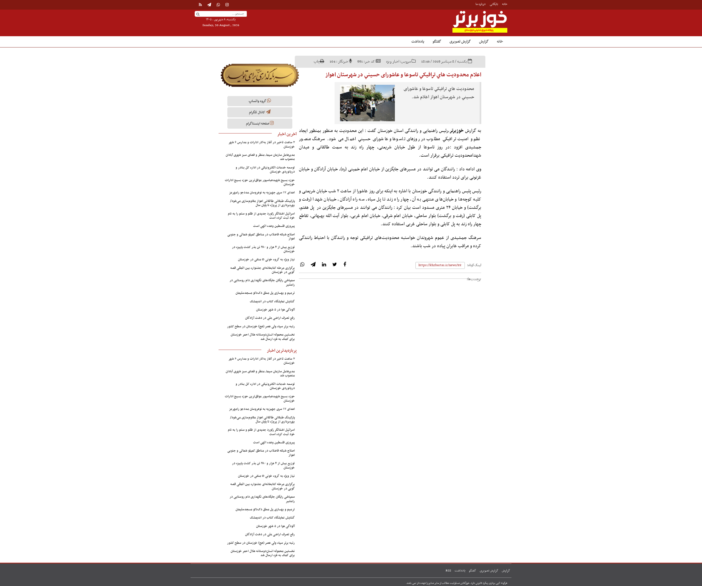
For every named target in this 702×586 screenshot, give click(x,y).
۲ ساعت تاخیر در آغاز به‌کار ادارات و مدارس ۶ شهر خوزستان (262, 144)
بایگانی (494, 4)
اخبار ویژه (392, 61)
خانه (504, 4)
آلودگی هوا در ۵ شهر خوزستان (275, 309)
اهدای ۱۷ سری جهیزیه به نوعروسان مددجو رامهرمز (262, 192)
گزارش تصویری (460, 41)
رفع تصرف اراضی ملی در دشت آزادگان (270, 318)
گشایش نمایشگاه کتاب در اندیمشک (272, 301)
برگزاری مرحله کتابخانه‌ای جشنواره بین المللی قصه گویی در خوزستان (262, 270)
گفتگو (436, 41)
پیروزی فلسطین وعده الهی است (274, 226)
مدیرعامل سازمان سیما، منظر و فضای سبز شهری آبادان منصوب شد (260, 157)
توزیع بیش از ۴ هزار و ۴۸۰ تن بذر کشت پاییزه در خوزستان (263, 249)
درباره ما (480, 4)
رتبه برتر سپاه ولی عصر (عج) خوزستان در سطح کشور (261, 326)
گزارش (484, 41)
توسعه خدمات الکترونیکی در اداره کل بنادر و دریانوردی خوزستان (265, 169)
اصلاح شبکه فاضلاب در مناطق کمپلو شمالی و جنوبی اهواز (261, 236)
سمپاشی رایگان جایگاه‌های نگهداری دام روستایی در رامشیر (262, 282)
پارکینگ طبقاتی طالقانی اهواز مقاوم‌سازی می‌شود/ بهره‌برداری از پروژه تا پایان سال (262, 203)
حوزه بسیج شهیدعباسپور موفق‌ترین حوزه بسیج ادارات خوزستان (260, 182)
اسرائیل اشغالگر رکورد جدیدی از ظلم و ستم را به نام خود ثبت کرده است (261, 216)
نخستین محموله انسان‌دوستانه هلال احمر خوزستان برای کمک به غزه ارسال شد (263, 337)
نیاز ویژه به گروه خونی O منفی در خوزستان (266, 259)
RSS (448, 570)
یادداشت (417, 41)
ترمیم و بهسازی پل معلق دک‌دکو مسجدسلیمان (265, 293)
